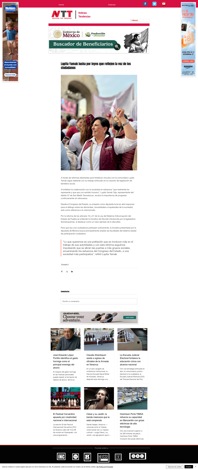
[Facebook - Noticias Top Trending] (145, 4)
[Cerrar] (195, 466)
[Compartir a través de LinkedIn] (72, 271)
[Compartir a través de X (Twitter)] (67, 271)
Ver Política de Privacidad (104, 467)
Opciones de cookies (175, 467)
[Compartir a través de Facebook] (62, 271)
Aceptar (188, 467)
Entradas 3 (64, 264)
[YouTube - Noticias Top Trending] (164, 4)
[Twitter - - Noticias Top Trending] (154, 4)
